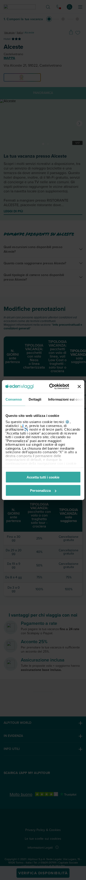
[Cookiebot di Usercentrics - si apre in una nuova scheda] (51, 387)
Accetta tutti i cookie (43, 477)
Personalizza (40, 490)
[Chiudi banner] (79, 386)
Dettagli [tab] (35, 399)
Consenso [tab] (13, 399)
